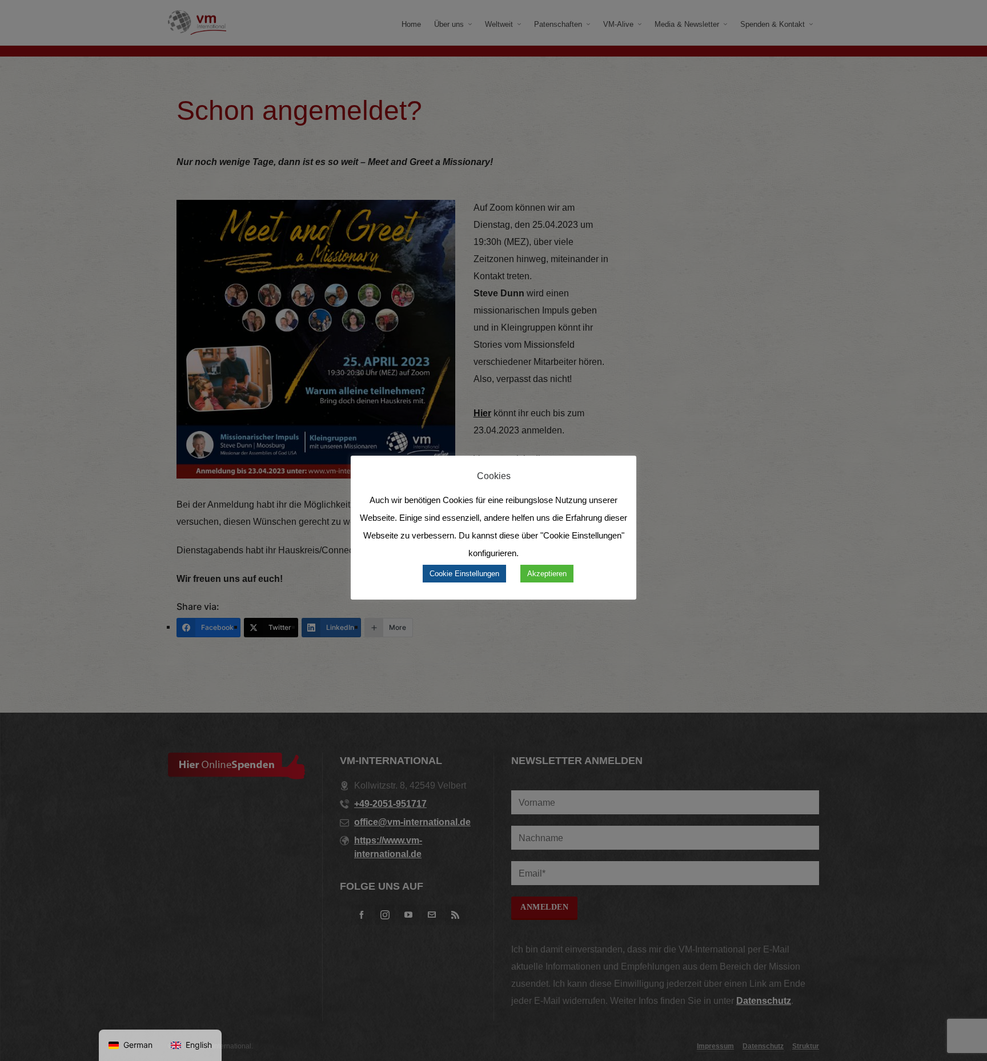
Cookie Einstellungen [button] (464, 573)
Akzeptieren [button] (547, 573)
